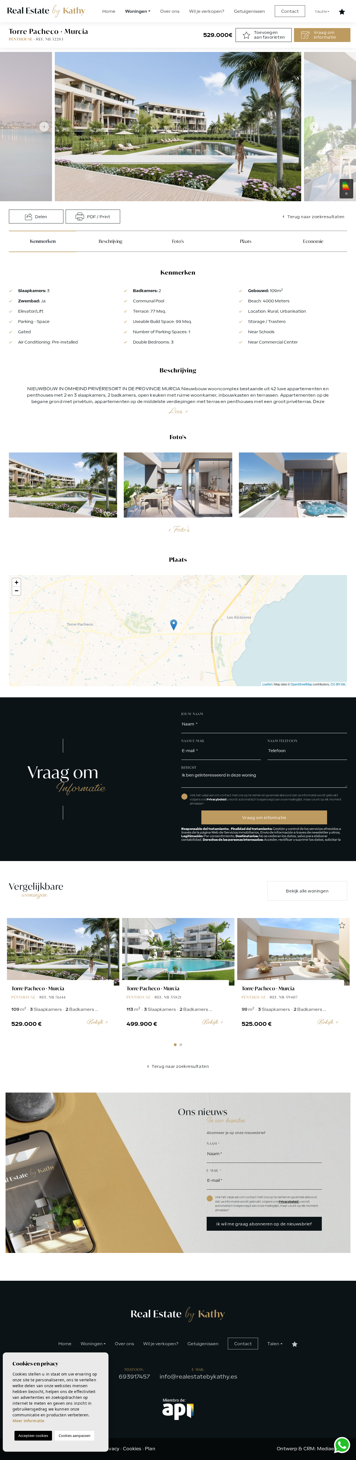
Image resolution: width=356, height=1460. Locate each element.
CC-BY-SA (338, 684)
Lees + (178, 411)
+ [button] (16, 582)
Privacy (110, 1448)
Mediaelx (327, 1448)
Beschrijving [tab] (110, 241)
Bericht (189, 767)
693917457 (134, 1376)
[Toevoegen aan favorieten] (112, 926)
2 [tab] (180, 1044)
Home (108, 11)
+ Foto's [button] (178, 529)
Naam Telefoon (283, 741)
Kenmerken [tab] (43, 241)
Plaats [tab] (245, 241)
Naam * (213, 1143)
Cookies (132, 1448)
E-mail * (214, 1170)
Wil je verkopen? (206, 11)
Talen (321, 12)
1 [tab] (175, 1044)
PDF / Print (98, 217)
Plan (150, 1448)
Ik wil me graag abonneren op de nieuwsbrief (264, 1224)
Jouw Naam (192, 714)
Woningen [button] (136, 11)
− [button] (16, 590)
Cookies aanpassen (74, 1435)
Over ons (169, 11)
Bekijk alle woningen (307, 891)
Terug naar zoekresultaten (315, 217)
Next (314, 126)
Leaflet (267, 684)
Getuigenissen (249, 11)
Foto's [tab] (178, 241)
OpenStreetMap (301, 684)
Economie (313, 241)
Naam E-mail (192, 741)
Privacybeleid (217, 799)
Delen (40, 217)
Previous (41, 126)
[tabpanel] (63, 978)
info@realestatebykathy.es (198, 1376)
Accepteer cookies (33, 1435)
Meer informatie (28, 1420)
